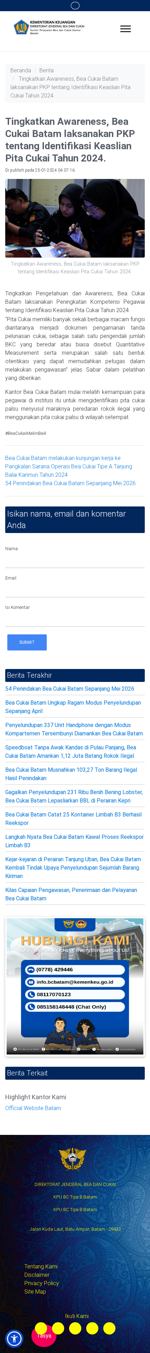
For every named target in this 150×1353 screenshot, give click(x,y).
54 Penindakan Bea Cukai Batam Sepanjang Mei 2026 (70, 483)
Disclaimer (37, 1275)
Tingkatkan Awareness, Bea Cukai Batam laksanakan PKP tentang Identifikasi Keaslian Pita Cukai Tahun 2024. (70, 87)
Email (10, 578)
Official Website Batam (33, 1108)
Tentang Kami (41, 1266)
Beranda (20, 70)
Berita (46, 70)
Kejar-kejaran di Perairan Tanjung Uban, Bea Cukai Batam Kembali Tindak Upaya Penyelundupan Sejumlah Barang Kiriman (73, 867)
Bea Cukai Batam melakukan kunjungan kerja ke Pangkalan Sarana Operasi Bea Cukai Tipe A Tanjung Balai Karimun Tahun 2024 (68, 466)
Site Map (35, 1291)
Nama (11, 548)
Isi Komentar (17, 607)
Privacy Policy (41, 1283)
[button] (14, 1338)
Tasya (44, 1335)
